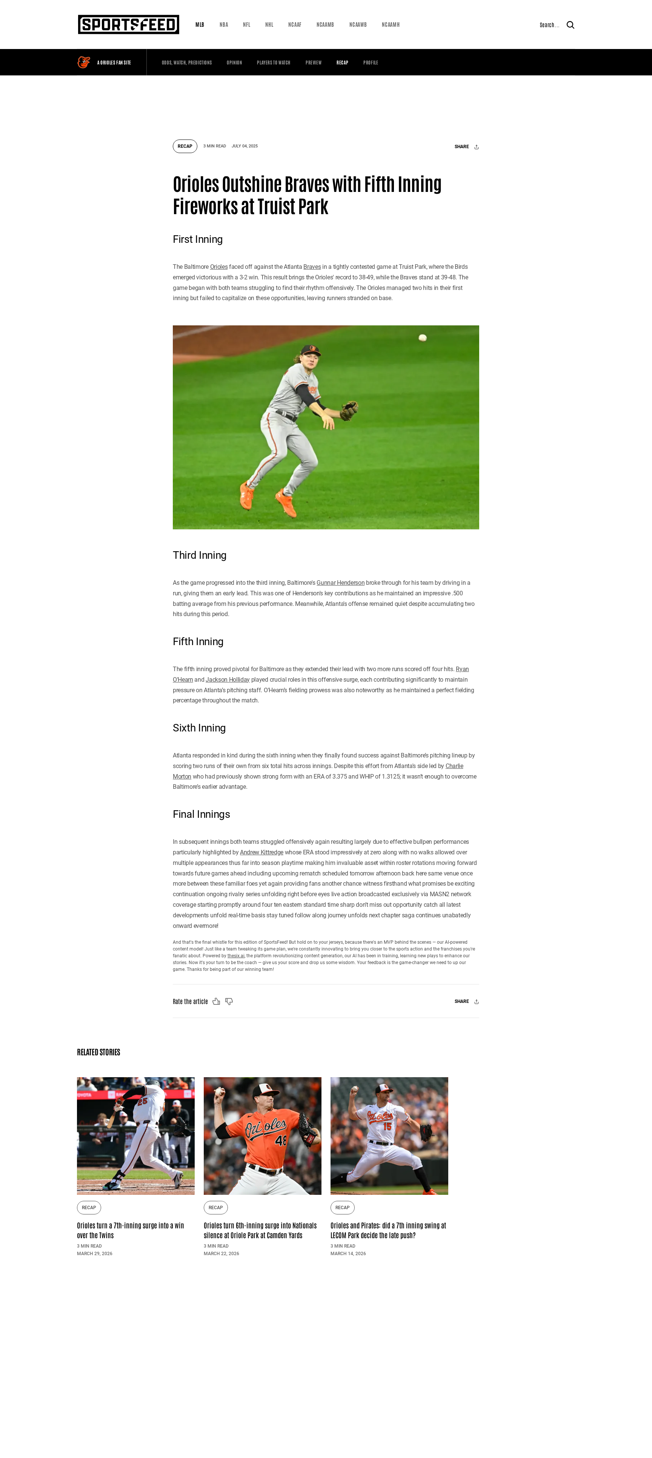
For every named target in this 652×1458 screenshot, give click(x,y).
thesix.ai (236, 955)
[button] (200, 24)
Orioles (219, 266)
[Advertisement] (326, 104)
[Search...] (570, 24)
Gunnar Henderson (340, 582)
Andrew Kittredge (261, 852)
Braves (312, 266)
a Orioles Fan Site (114, 62)
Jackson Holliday (228, 679)
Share (462, 147)
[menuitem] (200, 24)
